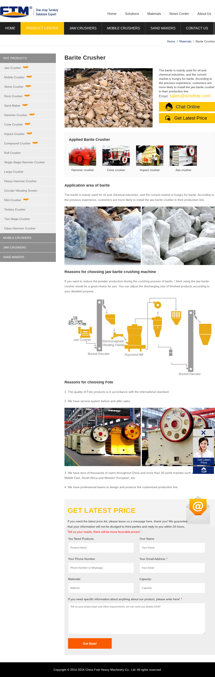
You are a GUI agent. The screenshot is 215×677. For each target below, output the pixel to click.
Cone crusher (116, 170)
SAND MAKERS (163, 28)
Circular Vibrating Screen (20, 190)
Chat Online (188, 106)
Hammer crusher (82, 170)
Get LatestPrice (204, 461)
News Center (179, 14)
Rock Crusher (13, 96)
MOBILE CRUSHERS (123, 28)
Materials (154, 14)
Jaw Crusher (12, 67)
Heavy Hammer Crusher (20, 181)
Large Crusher (14, 171)
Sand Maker (12, 105)
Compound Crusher (17, 143)
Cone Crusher (13, 124)
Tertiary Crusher (15, 209)
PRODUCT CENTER (42, 28)
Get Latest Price (190, 118)
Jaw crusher (183, 170)
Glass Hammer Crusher (20, 228)
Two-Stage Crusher (17, 219)
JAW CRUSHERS (83, 28)
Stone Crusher (14, 86)
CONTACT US (197, 28)
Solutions (132, 14)
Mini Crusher (12, 200)
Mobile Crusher (14, 77)
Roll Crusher (12, 152)
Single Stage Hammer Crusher (24, 162)
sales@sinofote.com (190, 95)
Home (112, 14)
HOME (10, 28)
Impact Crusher (14, 134)
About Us (204, 14)
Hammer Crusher (15, 115)
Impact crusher (150, 170)
